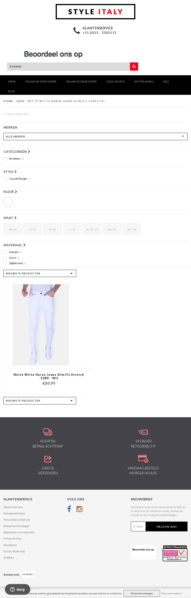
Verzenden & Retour (16, 519)
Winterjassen (144, 81)
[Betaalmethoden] (28, 574)
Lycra (14, 257)
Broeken (16, 158)
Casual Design (19, 178)
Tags (20, 101)
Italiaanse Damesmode (81, 81)
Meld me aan (167, 526)
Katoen (15, 252)
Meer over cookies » (172, 593)
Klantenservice (13, 507)
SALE (166, 81)
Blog (11, 91)
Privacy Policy (12, 538)
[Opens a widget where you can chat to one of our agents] (17, 590)
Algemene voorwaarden (18, 532)
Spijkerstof (17, 263)
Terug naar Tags (17, 114)
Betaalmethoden (14, 513)
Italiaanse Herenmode (40, 81)
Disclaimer (10, 545)
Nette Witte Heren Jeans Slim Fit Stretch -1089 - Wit (49, 376)
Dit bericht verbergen (142, 593)
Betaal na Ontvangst (16, 526)
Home (12, 81)
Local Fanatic (115, 81)
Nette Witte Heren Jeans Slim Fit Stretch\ (66, 101)
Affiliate (8, 557)
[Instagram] (79, 510)
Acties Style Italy (14, 551)
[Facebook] (69, 510)
